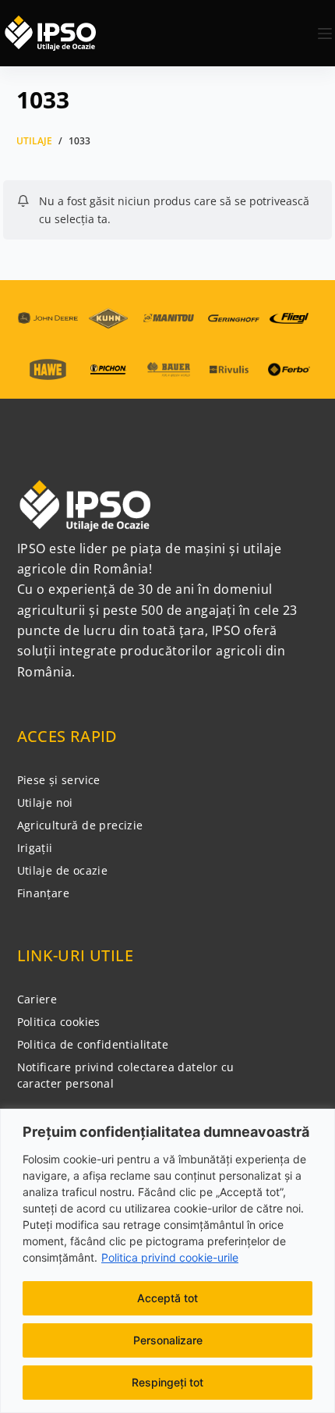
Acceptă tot (167, 1298)
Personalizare (168, 1340)
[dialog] (167, 1261)
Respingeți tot (167, 1382)
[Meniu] (325, 34)
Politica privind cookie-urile (169, 1257)
